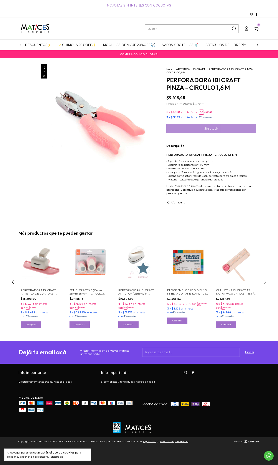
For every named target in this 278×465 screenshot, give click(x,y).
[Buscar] (233, 28)
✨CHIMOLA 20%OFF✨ (77, 45)
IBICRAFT (199, 69)
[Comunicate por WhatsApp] (269, 456)
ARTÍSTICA (183, 69)
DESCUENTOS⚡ (38, 45)
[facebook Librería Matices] (256, 14)
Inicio (169, 69)
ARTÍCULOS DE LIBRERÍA (225, 45)
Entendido (56, 456)
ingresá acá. (149, 441)
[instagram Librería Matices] (251, 14)
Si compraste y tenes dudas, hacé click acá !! (45, 381)
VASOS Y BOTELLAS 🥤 (180, 45)
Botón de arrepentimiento (174, 441)
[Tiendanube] (246, 442)
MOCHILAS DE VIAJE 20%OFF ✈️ (129, 45)
